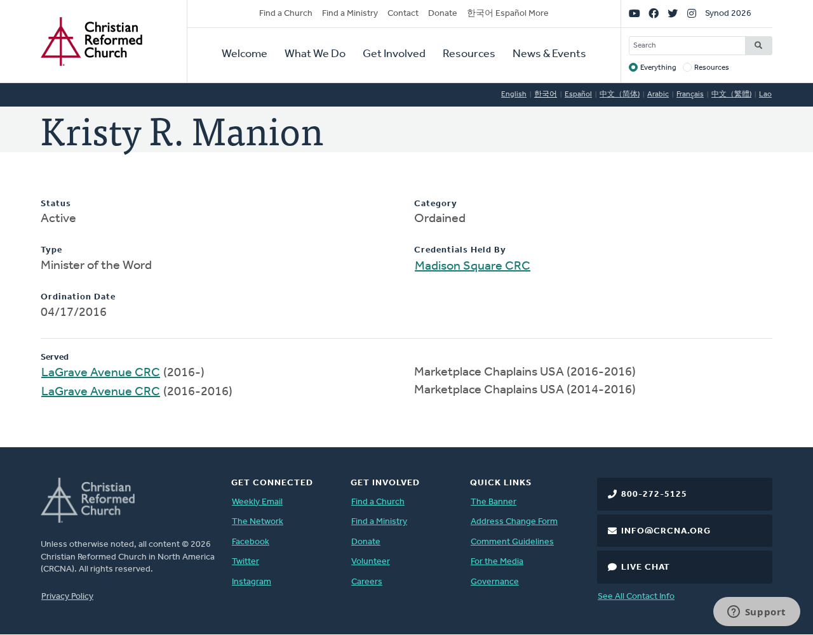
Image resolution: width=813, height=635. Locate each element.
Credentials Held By (460, 250)
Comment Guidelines (512, 542)
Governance (495, 582)
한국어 (545, 94)
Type (51, 250)
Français (690, 94)
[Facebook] (653, 14)
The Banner (493, 502)
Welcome (244, 54)
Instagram (251, 582)
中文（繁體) (731, 94)
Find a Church (285, 13)
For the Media (497, 561)
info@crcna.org (666, 531)
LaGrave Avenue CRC (100, 373)
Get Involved (394, 54)
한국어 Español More (508, 13)
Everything (658, 68)
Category (435, 204)
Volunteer (370, 561)
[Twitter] (672, 14)
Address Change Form (514, 522)
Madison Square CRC (472, 266)
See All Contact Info (636, 596)
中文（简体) (620, 94)
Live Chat (645, 567)
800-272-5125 (654, 494)
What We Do (315, 54)
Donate (442, 13)
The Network (257, 522)
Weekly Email (257, 502)
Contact (403, 13)
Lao (765, 94)
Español (578, 94)
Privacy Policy (67, 596)
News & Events (549, 54)
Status (56, 204)
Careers (366, 582)
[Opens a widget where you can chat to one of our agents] (756, 613)
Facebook (250, 542)
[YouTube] (634, 14)
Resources (469, 54)
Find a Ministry (350, 13)
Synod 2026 (728, 13)
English (514, 94)
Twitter (245, 561)
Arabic (658, 94)
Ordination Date (78, 297)
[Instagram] (691, 14)
